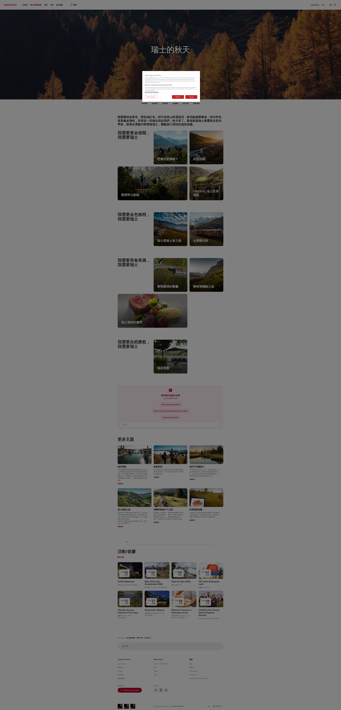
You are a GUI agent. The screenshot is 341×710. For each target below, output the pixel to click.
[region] (171, 86)
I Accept (191, 97)
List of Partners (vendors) (151, 92)
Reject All (177, 97)
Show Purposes (151, 97)
